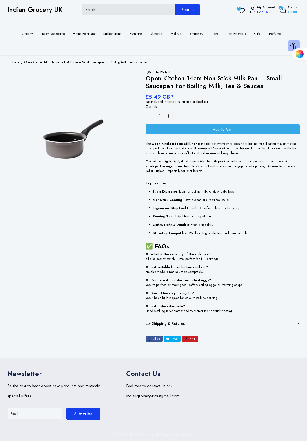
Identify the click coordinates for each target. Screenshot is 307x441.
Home (15, 62)
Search (187, 10)
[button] (223, 323)
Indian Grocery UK (144, 434)
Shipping (170, 101)
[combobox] (141, 9)
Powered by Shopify (176, 434)
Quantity (152, 106)
